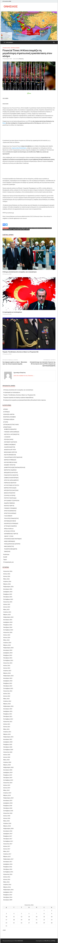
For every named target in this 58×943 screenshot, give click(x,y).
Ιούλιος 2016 (6, 877)
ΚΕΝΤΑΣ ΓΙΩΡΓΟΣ (9, 505)
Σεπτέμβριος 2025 (8, 599)
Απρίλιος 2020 (7, 762)
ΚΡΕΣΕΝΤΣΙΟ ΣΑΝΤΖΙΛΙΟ (11, 490)
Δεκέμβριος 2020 (7, 742)
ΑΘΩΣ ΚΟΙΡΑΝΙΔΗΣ (9, 541)
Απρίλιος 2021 (7, 731)
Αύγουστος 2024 (7, 632)
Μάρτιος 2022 (7, 703)
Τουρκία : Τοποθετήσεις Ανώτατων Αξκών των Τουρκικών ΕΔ (20, 352)
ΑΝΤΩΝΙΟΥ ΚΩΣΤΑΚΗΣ (10, 442)
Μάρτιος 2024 (7, 645)
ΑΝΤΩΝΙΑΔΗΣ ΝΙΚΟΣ (10, 521)
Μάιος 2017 (6, 851)
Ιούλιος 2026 (6, 573)
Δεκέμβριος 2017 (7, 833)
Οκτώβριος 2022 (7, 686)
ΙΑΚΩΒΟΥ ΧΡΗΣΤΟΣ (9, 465)
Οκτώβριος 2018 (7, 808)
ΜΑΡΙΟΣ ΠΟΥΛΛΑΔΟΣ (10, 488)
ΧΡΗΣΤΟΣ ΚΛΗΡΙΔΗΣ (10, 513)
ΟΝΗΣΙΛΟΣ (11, 6)
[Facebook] (4, 223)
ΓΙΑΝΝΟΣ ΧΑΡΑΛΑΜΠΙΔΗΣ (11, 431)
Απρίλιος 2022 (7, 701)
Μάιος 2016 (6, 882)
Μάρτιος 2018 (7, 826)
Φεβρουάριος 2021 (8, 736)
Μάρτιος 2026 (7, 584)
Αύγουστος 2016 (7, 874)
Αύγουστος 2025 (7, 602)
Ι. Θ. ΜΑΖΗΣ (7, 437)
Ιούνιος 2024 (6, 637)
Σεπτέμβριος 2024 (8, 630)
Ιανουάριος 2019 (7, 800)
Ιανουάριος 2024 (7, 650)
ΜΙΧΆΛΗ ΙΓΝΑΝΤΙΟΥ (9, 493)
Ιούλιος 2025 (6, 604)
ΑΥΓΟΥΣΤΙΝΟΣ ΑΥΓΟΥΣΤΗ (11, 485)
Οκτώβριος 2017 (7, 838)
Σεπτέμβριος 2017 (8, 841)
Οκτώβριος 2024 (7, 627)
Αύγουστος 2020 (7, 752)
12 (21, 916)
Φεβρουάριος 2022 (8, 706)
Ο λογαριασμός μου (8, 562)
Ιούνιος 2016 (6, 879)
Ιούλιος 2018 (6, 815)
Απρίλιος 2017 (7, 854)
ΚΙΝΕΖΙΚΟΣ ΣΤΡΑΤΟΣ (7, 229)
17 (6, 919)
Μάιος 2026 (6, 579)
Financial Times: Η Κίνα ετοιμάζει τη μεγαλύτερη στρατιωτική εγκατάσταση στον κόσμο (30, 228)
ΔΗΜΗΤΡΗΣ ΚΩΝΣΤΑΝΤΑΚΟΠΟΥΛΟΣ (14, 467)
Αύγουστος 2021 (7, 721)
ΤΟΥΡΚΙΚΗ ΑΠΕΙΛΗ (8, 419)
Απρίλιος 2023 (7, 670)
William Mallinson (9, 528)
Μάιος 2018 (6, 821)
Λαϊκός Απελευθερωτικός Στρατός (21, 229)
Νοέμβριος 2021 (7, 714)
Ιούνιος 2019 (6, 787)
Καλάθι (5, 557)
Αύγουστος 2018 (7, 813)
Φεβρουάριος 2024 (8, 647)
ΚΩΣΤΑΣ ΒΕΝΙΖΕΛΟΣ (10, 454)
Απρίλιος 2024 (7, 642)
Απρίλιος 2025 (7, 612)
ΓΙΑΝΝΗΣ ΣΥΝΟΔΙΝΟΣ (10, 508)
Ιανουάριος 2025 (7, 619)
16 (51, 916)
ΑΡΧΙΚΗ (5, 409)
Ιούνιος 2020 (6, 757)
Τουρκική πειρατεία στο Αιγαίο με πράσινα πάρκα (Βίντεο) (18, 397)
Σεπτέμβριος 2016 (8, 871)
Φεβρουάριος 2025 (8, 617)
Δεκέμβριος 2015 (7, 892)
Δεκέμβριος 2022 (7, 680)
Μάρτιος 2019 (7, 795)
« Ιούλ (4, 930)
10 (6, 916)
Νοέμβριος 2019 (7, 775)
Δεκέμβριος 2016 (7, 864)
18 (14, 919)
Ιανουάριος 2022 (7, 708)
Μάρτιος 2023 (7, 673)
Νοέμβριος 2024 (7, 624)
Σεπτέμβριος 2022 (8, 688)
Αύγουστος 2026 (7, 571)
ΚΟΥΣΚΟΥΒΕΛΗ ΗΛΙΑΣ (10, 462)
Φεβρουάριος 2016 (8, 889)
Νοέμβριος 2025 (7, 594)
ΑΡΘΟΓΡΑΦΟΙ (7, 427)
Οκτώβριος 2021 (7, 716)
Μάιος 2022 (6, 698)
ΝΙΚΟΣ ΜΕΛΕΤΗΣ (9, 546)
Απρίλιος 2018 (7, 823)
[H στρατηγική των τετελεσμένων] (29, 294)
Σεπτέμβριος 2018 (8, 810)
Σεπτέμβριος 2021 (8, 719)
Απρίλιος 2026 (7, 581)
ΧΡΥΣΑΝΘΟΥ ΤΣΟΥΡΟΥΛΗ (11, 500)
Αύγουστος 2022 (7, 691)
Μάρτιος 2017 (7, 856)
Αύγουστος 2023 (7, 663)
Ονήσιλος (21, 58)
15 (44, 916)
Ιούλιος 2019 (6, 785)
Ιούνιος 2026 (6, 576)
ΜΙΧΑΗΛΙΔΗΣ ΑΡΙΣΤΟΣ (10, 452)
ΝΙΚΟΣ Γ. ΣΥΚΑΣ (8, 536)
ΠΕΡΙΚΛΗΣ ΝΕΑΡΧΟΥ (10, 482)
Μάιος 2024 (6, 640)
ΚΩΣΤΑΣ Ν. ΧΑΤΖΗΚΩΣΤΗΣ (11, 434)
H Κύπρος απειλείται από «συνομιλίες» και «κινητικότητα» (20, 272)
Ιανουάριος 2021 (7, 739)
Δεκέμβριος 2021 (7, 711)
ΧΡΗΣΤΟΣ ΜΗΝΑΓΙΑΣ (10, 510)
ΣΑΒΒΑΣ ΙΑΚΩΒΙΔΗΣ (10, 444)
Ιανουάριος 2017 (7, 861)
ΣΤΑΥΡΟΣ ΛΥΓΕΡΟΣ (9, 495)
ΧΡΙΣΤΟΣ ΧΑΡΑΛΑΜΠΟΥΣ (11, 480)
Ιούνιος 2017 (6, 849)
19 (21, 919)
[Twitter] (6, 223)
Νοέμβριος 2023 (7, 655)
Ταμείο (5, 559)
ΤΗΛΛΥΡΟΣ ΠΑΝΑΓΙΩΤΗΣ (11, 518)
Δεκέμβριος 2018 (7, 803)
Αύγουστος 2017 (7, 843)
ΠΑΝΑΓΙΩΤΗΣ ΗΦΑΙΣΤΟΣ (11, 475)
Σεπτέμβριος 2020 (8, 749)
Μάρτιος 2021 (7, 734)
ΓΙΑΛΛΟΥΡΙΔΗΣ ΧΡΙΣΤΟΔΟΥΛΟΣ (13, 457)
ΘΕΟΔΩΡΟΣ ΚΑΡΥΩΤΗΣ (11, 472)
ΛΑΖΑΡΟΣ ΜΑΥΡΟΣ (9, 447)
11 (14, 916)
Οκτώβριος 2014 (7, 897)
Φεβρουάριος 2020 (8, 767)
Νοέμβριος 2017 (7, 836)
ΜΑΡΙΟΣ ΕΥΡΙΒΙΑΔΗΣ (10, 459)
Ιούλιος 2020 (6, 754)
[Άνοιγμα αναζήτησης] (54, 42)
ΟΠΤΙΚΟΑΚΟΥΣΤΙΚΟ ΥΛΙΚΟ (11, 424)
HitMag (53, 940)
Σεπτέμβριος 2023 (8, 660)
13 (29, 916)
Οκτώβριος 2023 (7, 658)
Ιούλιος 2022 (6, 693)
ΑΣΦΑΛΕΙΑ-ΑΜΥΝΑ (6, 47)
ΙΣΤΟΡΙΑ (5, 422)
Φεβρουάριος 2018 (8, 828)
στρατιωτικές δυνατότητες (19, 148)
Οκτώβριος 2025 (7, 596)
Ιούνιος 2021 (6, 726)
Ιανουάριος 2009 (7, 899)
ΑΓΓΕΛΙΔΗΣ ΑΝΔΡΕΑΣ (10, 526)
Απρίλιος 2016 (7, 884)
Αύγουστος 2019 (7, 782)
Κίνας (4, 123)
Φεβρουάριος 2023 (8, 675)
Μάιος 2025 (6, 609)
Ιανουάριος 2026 (7, 589)
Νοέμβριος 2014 (7, 894)
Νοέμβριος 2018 (7, 805)
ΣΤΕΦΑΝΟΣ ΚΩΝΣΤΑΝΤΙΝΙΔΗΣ (13, 538)
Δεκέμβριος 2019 (7, 772)
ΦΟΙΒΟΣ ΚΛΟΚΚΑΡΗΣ (10, 429)
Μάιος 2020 (6, 759)
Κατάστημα (6, 554)
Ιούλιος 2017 (6, 846)
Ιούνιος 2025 (6, 607)
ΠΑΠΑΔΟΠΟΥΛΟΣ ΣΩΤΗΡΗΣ (12, 544)
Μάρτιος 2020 (7, 764)
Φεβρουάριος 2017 (8, 859)
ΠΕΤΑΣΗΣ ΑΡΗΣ (8, 439)
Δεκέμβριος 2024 (7, 622)
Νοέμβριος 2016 (7, 866)
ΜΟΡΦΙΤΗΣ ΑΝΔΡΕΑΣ (10, 470)
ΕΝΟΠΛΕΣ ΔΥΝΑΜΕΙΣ (15, 47)
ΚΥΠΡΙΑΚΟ (6, 411)
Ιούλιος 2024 (6, 635)
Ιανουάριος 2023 (7, 678)
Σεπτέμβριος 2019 (8, 780)
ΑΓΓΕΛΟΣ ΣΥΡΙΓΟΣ (9, 531)
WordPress (47, 940)
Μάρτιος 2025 (7, 614)
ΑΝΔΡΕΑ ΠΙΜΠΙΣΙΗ (9, 503)
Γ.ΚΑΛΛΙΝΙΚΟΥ (8, 516)
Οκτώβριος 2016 (7, 869)
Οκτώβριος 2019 (7, 777)
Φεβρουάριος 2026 (8, 586)
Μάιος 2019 (6, 790)
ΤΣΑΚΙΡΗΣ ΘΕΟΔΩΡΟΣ (10, 549)
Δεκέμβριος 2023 (7, 652)
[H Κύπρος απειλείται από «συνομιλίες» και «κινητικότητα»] (29, 254)
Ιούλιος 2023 (6, 665)
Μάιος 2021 (6, 729)
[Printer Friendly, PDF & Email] (29, 93)
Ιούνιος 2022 (6, 696)
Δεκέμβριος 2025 (7, 591)
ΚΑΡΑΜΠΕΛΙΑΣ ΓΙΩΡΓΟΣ (11, 533)
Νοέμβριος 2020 (7, 744)
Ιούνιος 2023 (6, 668)
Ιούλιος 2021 (6, 724)
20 (29, 919)
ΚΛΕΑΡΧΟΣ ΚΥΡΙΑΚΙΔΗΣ (11, 523)
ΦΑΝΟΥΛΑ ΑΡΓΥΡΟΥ (10, 449)
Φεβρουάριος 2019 (8, 798)
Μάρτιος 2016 (7, 887)
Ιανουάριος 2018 (7, 831)
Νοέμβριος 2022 (7, 683)
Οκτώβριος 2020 (7, 747)
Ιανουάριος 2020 (7, 770)
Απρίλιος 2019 (7, 792)
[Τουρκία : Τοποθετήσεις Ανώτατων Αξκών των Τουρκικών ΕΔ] (29, 334)
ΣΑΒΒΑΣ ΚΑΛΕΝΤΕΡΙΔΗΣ (11, 477)
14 (36, 916)
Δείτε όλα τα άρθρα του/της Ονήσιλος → (24, 375)
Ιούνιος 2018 (6, 818)
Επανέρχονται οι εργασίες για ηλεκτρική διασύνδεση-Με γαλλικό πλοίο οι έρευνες (24, 400)
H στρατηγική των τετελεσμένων (12, 312)
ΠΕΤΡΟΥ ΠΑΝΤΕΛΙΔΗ (10, 498)
